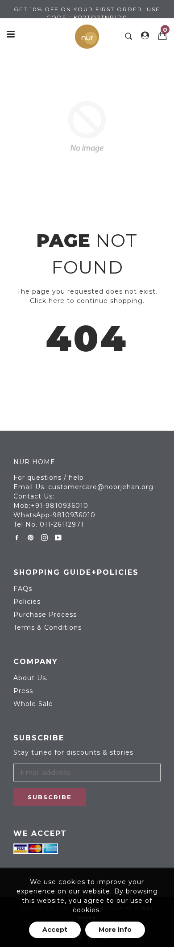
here (57, 301)
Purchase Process (45, 615)
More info (115, 930)
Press (23, 691)
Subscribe (50, 797)
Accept (54, 930)
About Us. (30, 678)
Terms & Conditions (47, 627)
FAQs (22, 589)
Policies (27, 602)
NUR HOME (34, 462)
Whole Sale (33, 704)
